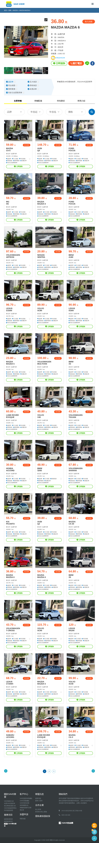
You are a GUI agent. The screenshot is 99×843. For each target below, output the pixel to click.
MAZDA (15, 10)
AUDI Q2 (39, 523)
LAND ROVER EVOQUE (12, 416)
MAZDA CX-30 (72, 523)
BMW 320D (39, 469)
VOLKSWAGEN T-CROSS (13, 629)
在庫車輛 (18, 101)
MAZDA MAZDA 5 (10, 363)
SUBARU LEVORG (10, 736)
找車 (10, 10)
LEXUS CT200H (9, 683)
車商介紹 (81, 101)
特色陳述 (61, 101)
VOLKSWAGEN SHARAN (75, 469)
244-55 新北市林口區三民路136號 (71, 810)
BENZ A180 (71, 256)
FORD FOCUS (72, 149)
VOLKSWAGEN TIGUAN (75, 416)
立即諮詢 (60, 63)
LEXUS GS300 (9, 309)
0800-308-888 (65, 815)
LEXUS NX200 (72, 629)
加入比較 (26, 145)
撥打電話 (77, 63)
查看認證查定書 (60, 58)
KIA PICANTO (10, 523)
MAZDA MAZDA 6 (41, 203)
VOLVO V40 (40, 416)
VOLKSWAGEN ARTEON (13, 256)
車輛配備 (38, 101)
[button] (17, 139)
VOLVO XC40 (40, 629)
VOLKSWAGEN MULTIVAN (44, 363)
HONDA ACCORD (10, 469)
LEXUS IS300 (72, 309)
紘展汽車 (14, 153)
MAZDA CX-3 (72, 736)
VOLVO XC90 (40, 309)
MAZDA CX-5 (9, 149)
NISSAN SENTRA (41, 256)
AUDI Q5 (39, 149)
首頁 (5, 10)
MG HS (7, 203)
